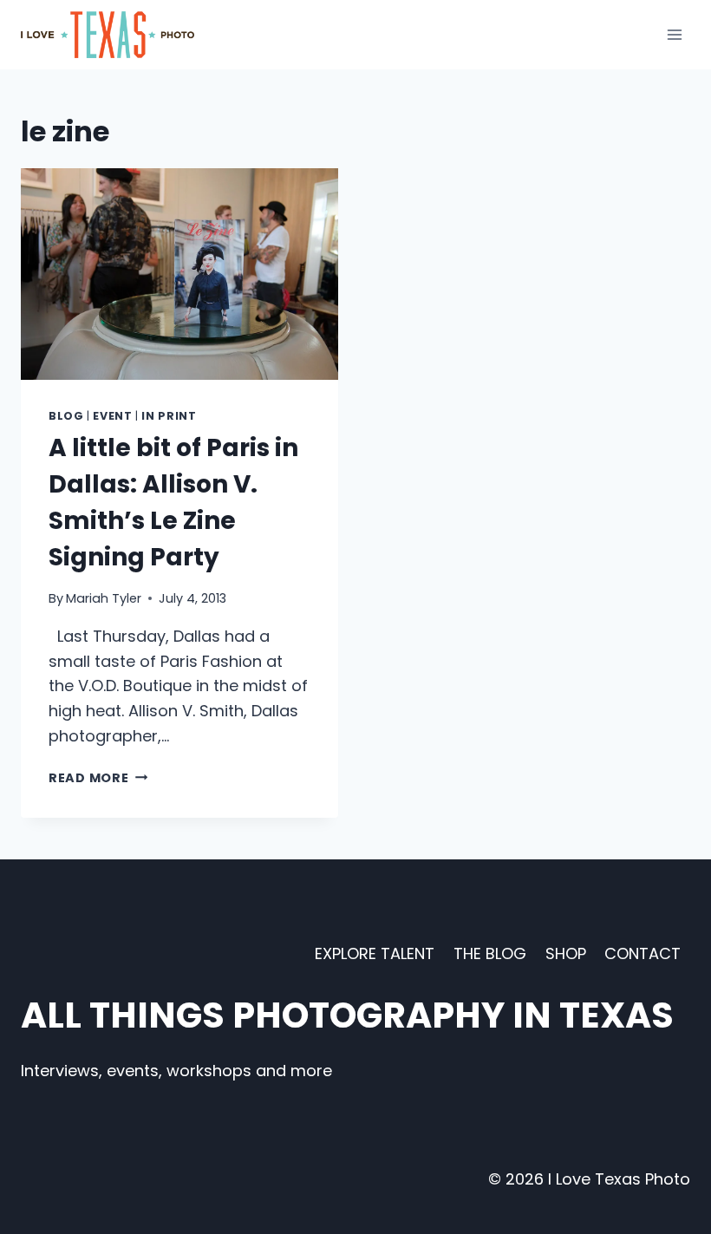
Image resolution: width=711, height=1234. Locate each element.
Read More (98, 778)
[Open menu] (674, 34)
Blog (66, 415)
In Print (168, 415)
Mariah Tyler (103, 598)
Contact (642, 953)
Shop (565, 953)
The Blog (489, 953)
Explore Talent (374, 953)
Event (112, 415)
